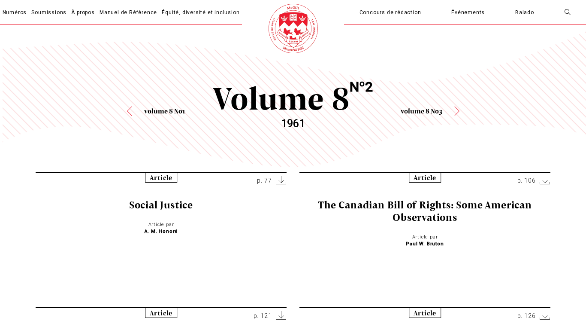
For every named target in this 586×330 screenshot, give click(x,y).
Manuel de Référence (128, 12)
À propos (82, 12)
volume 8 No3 (421, 111)
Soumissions (48, 12)
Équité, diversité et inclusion (200, 12)
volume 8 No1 (164, 111)
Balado (524, 12)
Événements (468, 12)
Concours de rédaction (390, 12)
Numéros (15, 12)
